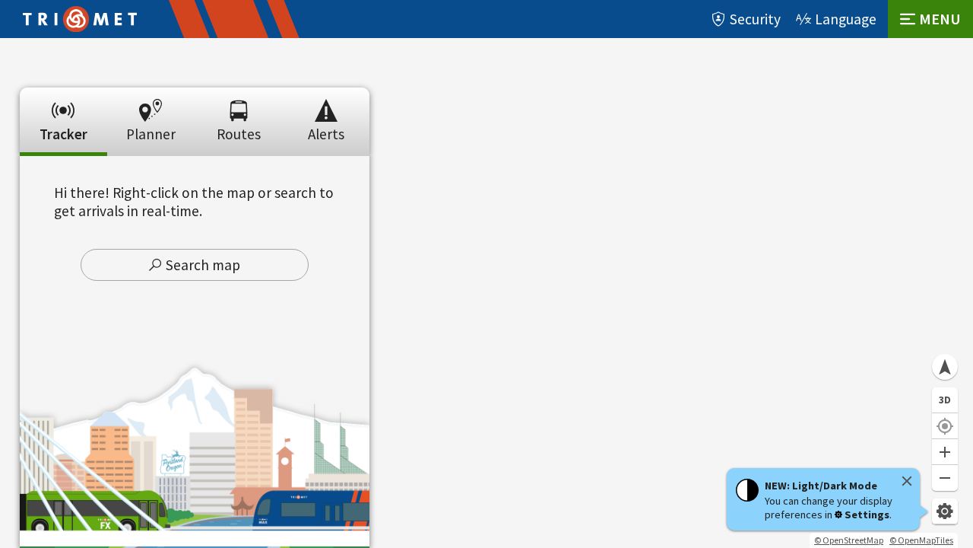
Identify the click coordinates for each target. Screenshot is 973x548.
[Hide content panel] (194, 82)
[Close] (907, 481)
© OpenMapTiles (921, 540)
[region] (486, 293)
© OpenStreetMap (848, 540)
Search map (203, 265)
